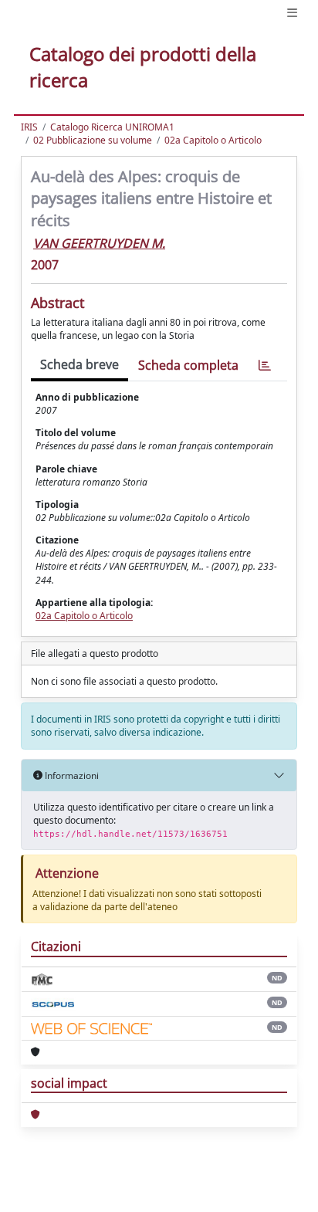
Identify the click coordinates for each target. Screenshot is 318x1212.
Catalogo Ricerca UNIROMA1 (112, 127)
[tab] (265, 365)
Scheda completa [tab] (188, 365)
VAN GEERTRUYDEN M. (99, 243)
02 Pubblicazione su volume (92, 140)
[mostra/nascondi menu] (292, 13)
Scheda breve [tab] (79, 364)
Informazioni (70, 775)
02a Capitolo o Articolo (213, 140)
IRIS (29, 127)
